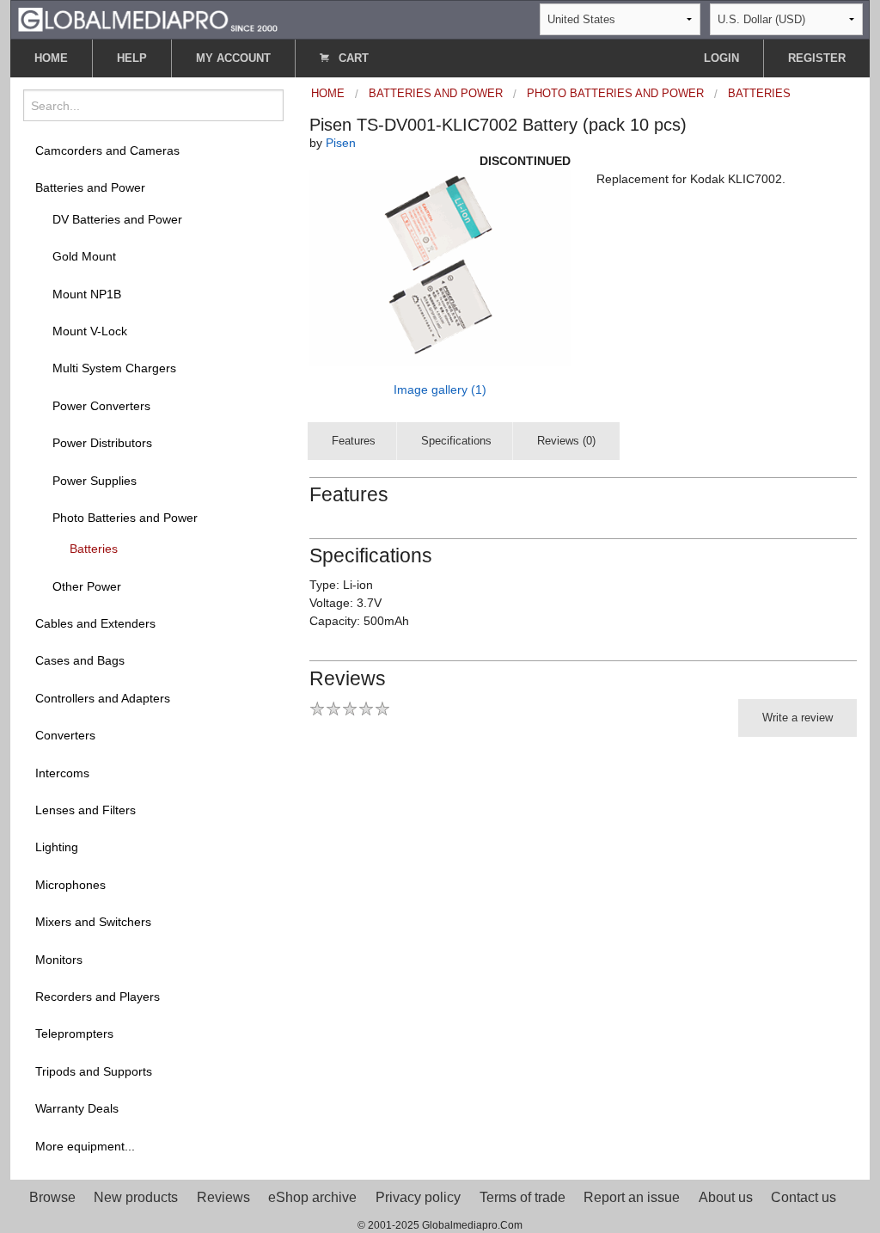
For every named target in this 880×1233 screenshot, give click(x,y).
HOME (51, 58)
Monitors (58, 959)
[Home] (148, 18)
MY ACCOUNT (233, 58)
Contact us (803, 1197)
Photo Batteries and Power (125, 517)
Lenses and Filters (85, 810)
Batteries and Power (90, 187)
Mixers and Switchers (93, 922)
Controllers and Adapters (102, 698)
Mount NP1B (86, 294)
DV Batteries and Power (117, 219)
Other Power (86, 586)
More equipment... (85, 1146)
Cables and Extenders (95, 623)
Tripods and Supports (93, 1071)
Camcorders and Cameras (107, 150)
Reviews (223, 1197)
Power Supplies (94, 481)
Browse (52, 1197)
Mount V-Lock (89, 331)
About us (726, 1197)
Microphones (70, 885)
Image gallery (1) (440, 389)
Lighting (56, 847)
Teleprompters (74, 1033)
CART (352, 58)
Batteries (94, 548)
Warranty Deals (77, 1108)
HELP (132, 58)
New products (136, 1197)
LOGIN (721, 58)
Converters (65, 735)
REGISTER (817, 58)
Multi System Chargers (114, 368)
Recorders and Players (97, 996)
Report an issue (632, 1197)
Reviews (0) (566, 440)
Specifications (456, 440)
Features (354, 440)
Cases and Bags (80, 660)
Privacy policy (418, 1197)
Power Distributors (102, 443)
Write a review (797, 717)
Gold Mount (84, 256)
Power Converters (101, 406)
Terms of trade (522, 1197)
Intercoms (62, 773)
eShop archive (312, 1197)
